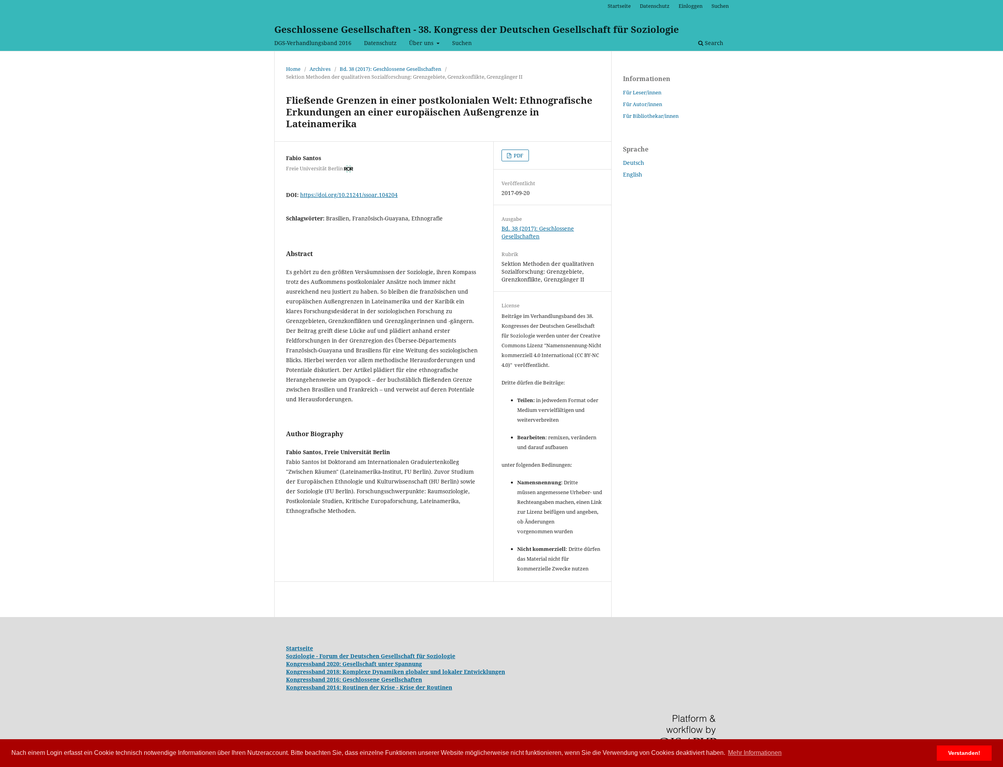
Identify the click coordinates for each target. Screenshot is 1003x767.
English (632, 174)
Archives (320, 68)
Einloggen (690, 5)
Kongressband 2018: (314, 671)
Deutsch (633, 162)
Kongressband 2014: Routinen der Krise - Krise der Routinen (369, 687)
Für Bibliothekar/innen (651, 115)
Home (293, 68)
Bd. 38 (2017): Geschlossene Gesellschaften (390, 68)
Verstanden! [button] (964, 753)
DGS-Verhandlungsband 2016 (312, 43)
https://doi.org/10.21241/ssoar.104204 (349, 195)
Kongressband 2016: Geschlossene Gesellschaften (354, 679)
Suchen (462, 43)
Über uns (422, 43)
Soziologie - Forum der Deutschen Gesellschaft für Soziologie (370, 656)
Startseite (619, 5)
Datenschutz (380, 43)
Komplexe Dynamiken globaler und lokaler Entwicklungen (423, 671)
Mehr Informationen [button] (755, 752)
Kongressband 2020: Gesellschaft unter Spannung (354, 664)
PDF (517, 155)
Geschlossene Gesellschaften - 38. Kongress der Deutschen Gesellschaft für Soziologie (476, 29)
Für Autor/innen (642, 104)
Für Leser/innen (642, 92)
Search (713, 43)
